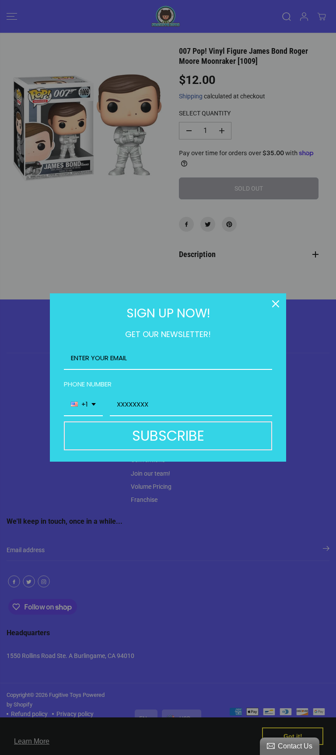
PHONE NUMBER (88, 384)
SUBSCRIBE (168, 435)
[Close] (275, 303)
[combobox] (83, 404)
